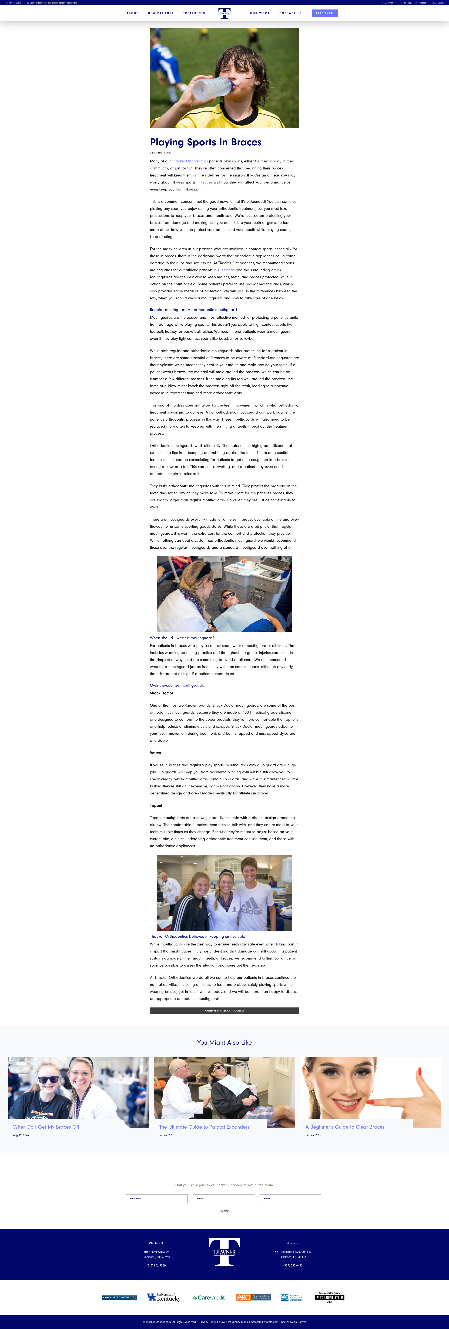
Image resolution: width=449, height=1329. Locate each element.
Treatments (194, 13)
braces (206, 182)
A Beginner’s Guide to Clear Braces (345, 1127)
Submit (225, 1211)
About (132, 13)
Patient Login (14, 3)
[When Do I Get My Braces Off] (78, 1092)
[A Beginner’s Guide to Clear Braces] (370, 1092)
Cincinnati (388, 3)
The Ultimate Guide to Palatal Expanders (204, 1127)
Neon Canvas (298, 1322)
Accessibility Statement (264, 1322)
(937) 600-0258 (438, 3)
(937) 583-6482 (293, 1265)
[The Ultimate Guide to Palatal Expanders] (224, 1092)
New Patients (161, 13)
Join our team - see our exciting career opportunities (53, 3)
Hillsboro (421, 3)
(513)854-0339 (405, 3)
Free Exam (325, 13)
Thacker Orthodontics (190, 161)
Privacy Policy (208, 1322)
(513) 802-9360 (156, 1265)
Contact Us (290, 13)
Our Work (260, 13)
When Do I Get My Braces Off (46, 1127)
